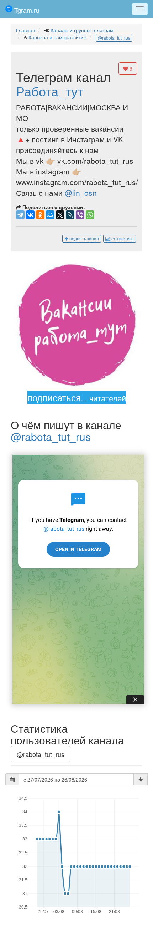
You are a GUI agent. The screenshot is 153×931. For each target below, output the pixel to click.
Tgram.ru (25, 10)
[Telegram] (20, 214)
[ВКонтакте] (30, 214)
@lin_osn (81, 192)
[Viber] (80, 214)
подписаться (76, 397)
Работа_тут (49, 91)
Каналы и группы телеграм (82, 30)
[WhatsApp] (90, 214)
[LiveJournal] (70, 214)
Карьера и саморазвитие (57, 37)
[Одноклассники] (40, 214)
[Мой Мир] (50, 214)
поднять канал (83, 238)
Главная (25, 30)
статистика (122, 238)
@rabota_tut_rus (114, 38)
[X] (60, 214)
